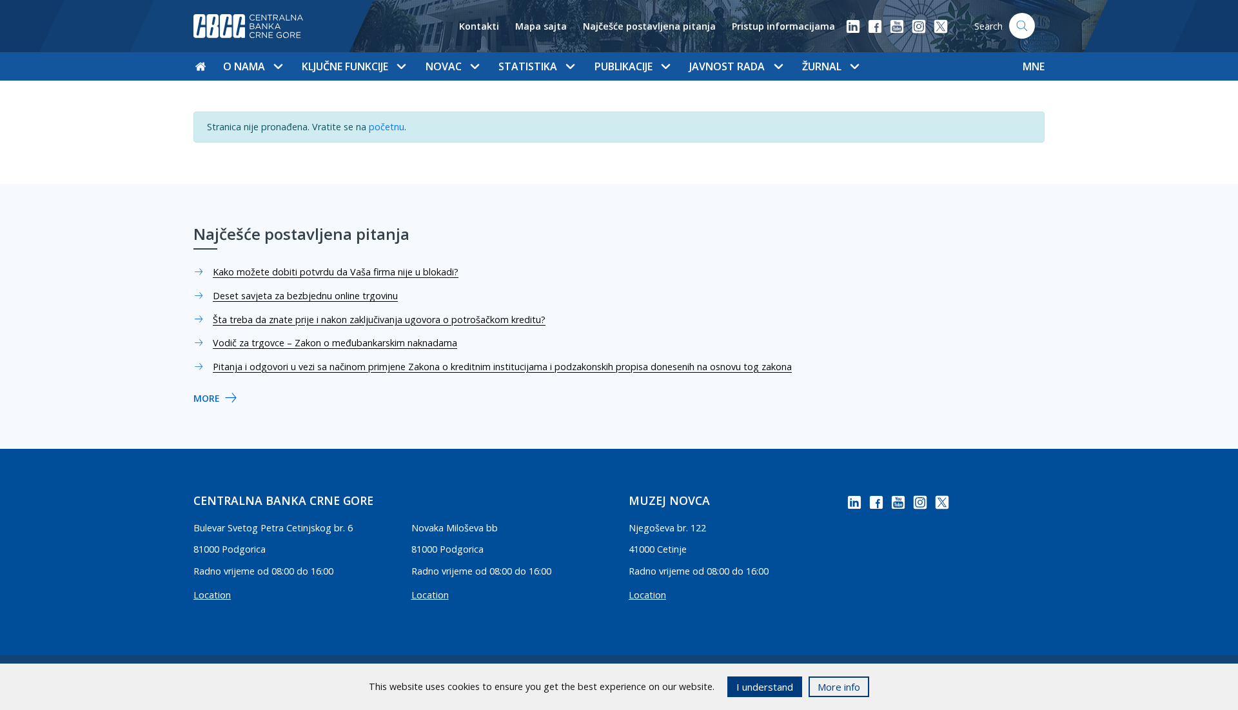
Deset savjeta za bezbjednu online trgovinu (305, 296)
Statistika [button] (527, 66)
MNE (1034, 66)
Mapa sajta (541, 26)
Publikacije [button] (623, 66)
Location (212, 595)
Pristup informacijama (783, 26)
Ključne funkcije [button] (345, 66)
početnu (386, 127)
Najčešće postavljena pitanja (649, 26)
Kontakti (479, 26)
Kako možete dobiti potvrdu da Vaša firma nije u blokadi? (335, 272)
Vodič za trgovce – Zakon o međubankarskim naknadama (335, 343)
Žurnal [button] (821, 66)
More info (839, 686)
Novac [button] (444, 66)
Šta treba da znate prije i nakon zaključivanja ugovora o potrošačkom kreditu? (379, 319)
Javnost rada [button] (727, 66)
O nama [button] (244, 66)
